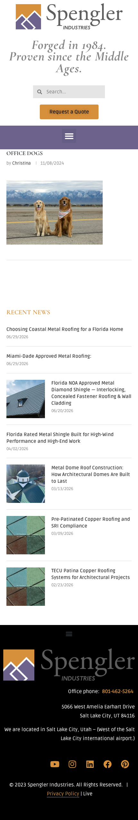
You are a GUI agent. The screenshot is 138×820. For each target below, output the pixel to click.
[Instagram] (72, 764)
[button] (69, 136)
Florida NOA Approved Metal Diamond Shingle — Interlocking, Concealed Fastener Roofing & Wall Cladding (91, 393)
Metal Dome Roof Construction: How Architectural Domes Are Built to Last (90, 474)
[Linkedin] (90, 764)
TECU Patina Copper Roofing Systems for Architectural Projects (90, 574)
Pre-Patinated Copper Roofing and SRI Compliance (90, 522)
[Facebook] (107, 764)
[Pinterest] (125, 764)
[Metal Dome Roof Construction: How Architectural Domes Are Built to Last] (25, 484)
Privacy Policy (63, 794)
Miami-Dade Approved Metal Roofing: (48, 356)
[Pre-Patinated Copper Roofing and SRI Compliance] (25, 535)
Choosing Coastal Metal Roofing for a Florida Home (64, 329)
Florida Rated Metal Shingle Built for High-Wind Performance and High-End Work (60, 438)
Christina (21, 163)
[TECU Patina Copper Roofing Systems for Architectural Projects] (25, 586)
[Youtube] (55, 764)
